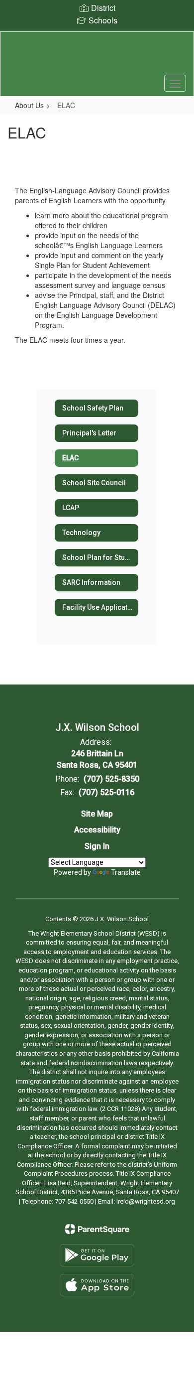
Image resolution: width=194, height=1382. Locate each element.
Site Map (97, 814)
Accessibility (97, 829)
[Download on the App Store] (97, 1285)
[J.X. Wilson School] (97, 56)
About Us (29, 105)
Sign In (97, 846)
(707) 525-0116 (106, 792)
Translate (126, 872)
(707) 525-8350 (111, 779)
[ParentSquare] (97, 1229)
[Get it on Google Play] (97, 1255)
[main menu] (175, 83)
